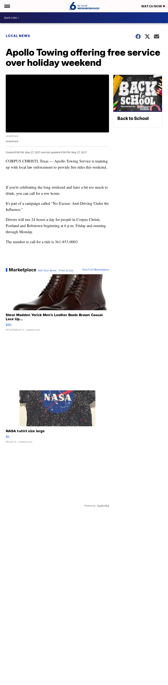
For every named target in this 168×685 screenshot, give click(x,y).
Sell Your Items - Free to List (55, 270)
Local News (18, 36)
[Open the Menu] (7, 6)
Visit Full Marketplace (95, 269)
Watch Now (152, 6)
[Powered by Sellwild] (103, 505)
